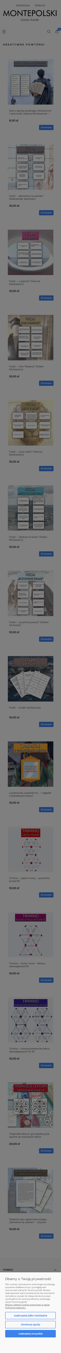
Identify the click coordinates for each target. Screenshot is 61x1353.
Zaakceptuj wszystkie (31, 1333)
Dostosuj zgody (30, 1324)
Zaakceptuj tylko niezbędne (30, 1315)
